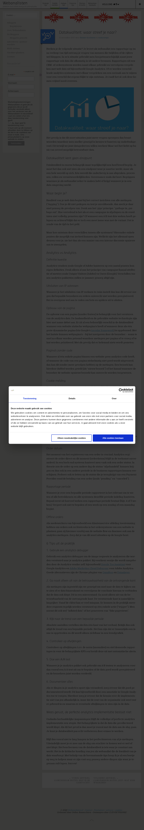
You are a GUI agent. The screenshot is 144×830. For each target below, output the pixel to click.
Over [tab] (114, 398)
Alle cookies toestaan (113, 438)
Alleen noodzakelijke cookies (71, 438)
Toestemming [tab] (29, 398)
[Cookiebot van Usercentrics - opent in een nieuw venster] (121, 390)
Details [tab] (72, 398)
